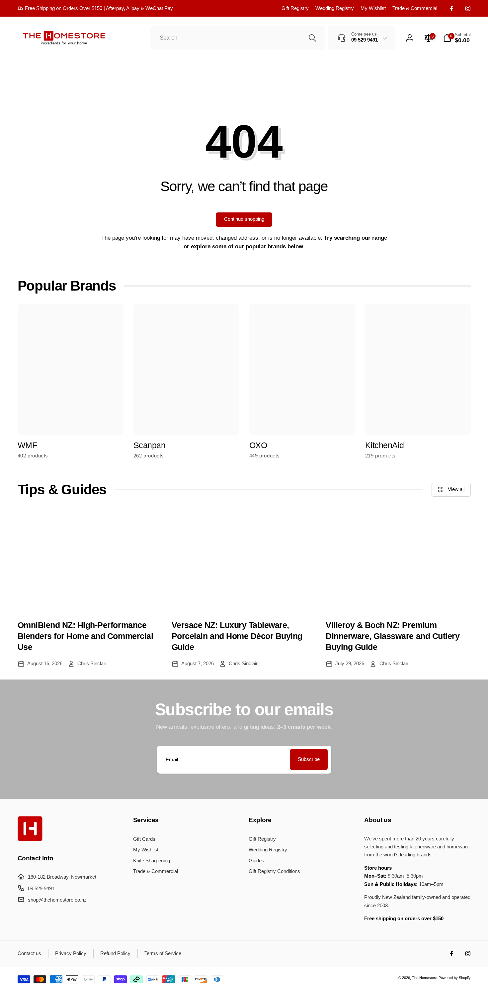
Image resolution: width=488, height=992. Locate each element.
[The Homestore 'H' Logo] (30, 839)
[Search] (312, 38)
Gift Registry (295, 8)
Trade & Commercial (414, 8)
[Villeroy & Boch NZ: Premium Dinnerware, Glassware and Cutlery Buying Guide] (398, 560)
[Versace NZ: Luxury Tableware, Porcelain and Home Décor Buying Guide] (244, 560)
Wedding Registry (334, 8)
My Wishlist (373, 8)
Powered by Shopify (455, 978)
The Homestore (424, 978)
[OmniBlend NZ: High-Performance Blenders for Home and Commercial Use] (90, 560)
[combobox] (237, 38)
